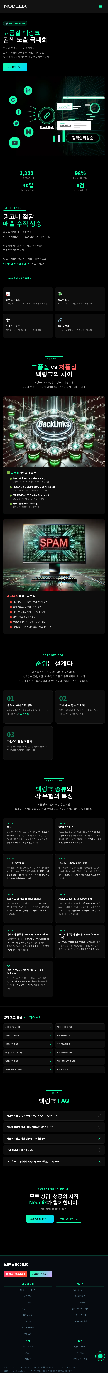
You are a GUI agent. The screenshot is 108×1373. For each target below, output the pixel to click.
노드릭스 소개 (27, 1346)
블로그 (27, 1353)
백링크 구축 (80, 1302)
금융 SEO (28, 1302)
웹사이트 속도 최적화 (28, 1052)
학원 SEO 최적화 (28, 1061)
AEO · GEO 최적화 (80, 1027)
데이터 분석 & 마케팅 (28, 1069)
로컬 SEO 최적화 (80, 1044)
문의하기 (27, 1359)
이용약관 (80, 1353)
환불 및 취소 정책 (80, 1359)
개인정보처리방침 (80, 1346)
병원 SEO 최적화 (28, 1035)
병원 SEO (28, 1296)
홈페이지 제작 (80, 1296)
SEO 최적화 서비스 (28, 1027)
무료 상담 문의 (80, 1069)
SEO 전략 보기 (24, 713)
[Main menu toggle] (100, 6)
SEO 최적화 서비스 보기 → (19, 278)
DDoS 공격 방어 (80, 1321)
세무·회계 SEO (28, 1327)
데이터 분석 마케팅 (80, 1315)
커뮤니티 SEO (27, 1308)
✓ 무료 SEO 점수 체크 (41, 1274)
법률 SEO (28, 1321)
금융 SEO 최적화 (28, 1044)
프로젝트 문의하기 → (39, 1218)
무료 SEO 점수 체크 (80, 1052)
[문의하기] (100, 1356)
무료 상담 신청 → (15, 67)
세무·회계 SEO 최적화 (80, 1061)
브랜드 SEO (28, 1315)
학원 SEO (28, 1333)
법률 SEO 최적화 (80, 1035)
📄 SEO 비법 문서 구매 (15, 1274)
